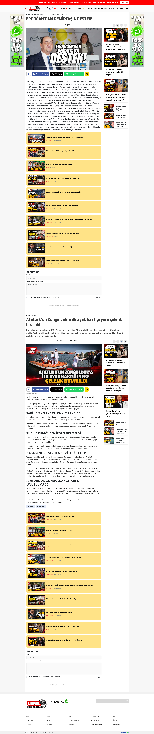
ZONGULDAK (43, 2)
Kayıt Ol (49, 720)
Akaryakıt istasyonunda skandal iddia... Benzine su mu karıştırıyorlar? (116, 97)
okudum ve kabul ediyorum (44, 297)
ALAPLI (90, 2)
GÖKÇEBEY (77, 2)
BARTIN (99, 2)
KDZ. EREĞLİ (51, 2)
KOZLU (58, 2)
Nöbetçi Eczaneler (96, 724)
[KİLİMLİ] (116, 35)
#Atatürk (31, 506)
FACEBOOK (28, 716)
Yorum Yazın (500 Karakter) (34, 281)
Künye (115, 716)
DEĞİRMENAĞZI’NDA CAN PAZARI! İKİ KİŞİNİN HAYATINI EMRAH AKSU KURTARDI (121, 124)
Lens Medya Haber (32, 14)
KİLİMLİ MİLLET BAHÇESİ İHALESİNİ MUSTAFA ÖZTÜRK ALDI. (116, 46)
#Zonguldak (40, 506)
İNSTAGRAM (29, 720)
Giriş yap (49, 724)
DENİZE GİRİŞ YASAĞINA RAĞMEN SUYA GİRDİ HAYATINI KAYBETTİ (121, 440)
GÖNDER (98, 298)
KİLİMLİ (63, 2)
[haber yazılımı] (125, 732)
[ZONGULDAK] (116, 60)
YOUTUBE (28, 724)
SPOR (94, 2)
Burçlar (71, 716)
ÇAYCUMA (70, 2)
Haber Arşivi (117, 724)
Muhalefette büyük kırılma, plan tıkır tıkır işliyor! (115, 72)
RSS (27, 732)
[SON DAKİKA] (116, 85)
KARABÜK (115, 2)
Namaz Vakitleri (74, 720)
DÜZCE (109, 2)
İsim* (28, 275)
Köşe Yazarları (51, 716)
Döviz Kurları (95, 716)
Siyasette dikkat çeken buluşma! (121, 116)
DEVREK (84, 2)
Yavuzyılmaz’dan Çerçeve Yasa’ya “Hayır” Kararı (121, 108)
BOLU (104, 2)
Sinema (71, 724)
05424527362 (57, 702)
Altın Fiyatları (95, 720)
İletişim (115, 720)
